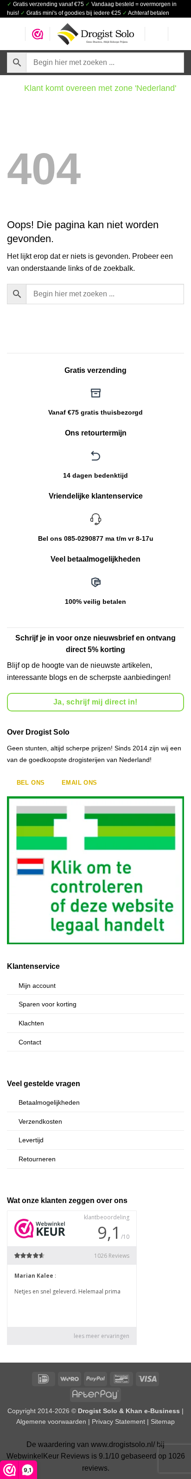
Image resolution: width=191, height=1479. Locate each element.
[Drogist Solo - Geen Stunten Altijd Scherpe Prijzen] (95, 34)
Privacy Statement (118, 1421)
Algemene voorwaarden (51, 1421)
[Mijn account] (156, 34)
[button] (12, 34)
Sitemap (163, 1421)
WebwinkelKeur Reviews (47, 1456)
